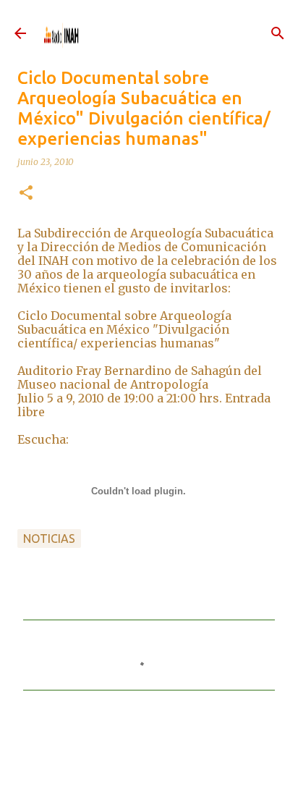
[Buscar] (277, 33)
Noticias (49, 538)
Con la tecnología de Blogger (158, 767)
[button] (26, 193)
